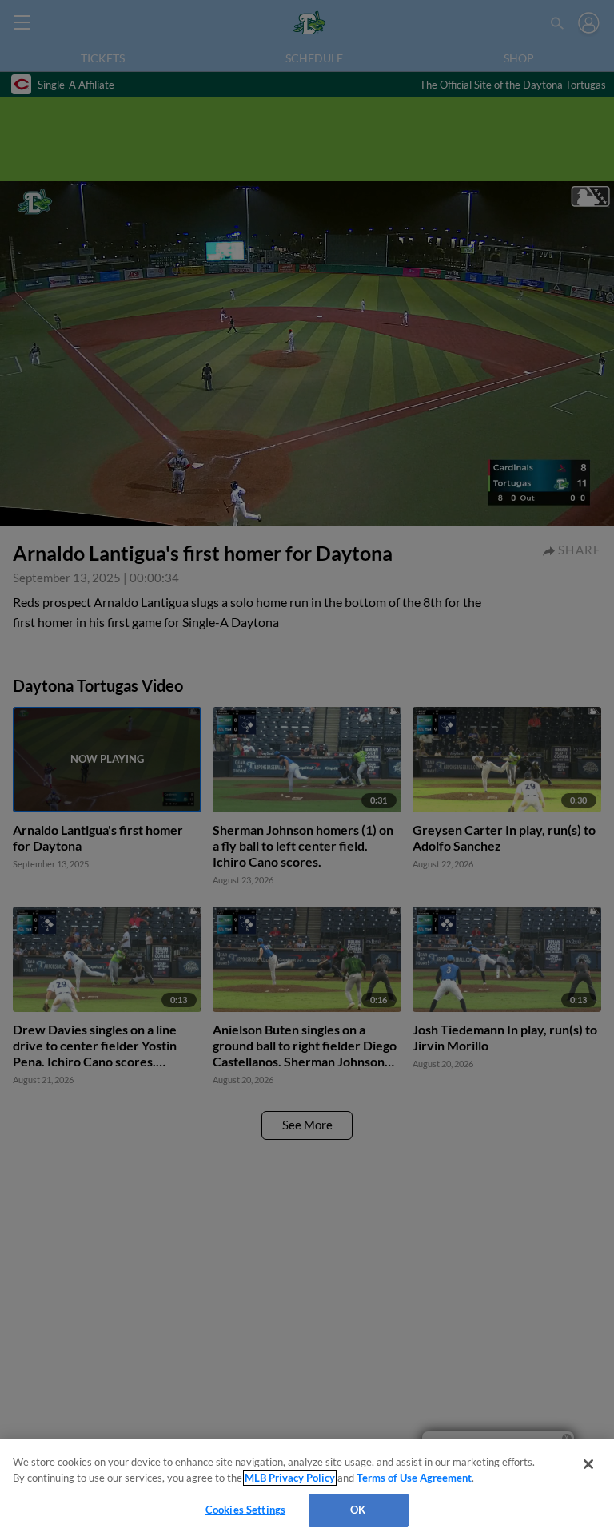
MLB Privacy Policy (290, 1477)
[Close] (588, 1464)
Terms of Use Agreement (414, 1477)
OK (357, 1509)
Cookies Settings (245, 1509)
